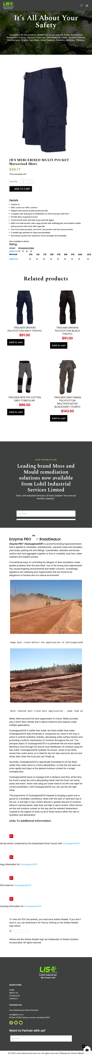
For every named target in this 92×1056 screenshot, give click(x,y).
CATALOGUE (14, 998)
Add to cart (22, 191)
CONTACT (13, 1001)
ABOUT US (13, 996)
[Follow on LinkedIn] (55, 1008)
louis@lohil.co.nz (55, 997)
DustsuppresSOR (71, 846)
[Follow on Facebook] (50, 1008)
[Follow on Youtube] (59, 1008)
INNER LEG (13, 254)
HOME (11, 993)
